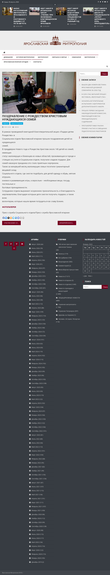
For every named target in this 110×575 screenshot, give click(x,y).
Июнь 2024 (36, 348)
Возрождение (63, 262)
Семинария (76, 57)
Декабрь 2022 (37, 419)
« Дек (85, 276)
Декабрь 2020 (37, 514)
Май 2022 (35, 447)
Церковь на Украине (66, 315)
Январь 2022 (36, 463)
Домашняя (8, 57)
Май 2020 (35, 542)
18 (93, 263)
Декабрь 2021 (37, 467)
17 (89, 263)
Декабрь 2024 (37, 324)
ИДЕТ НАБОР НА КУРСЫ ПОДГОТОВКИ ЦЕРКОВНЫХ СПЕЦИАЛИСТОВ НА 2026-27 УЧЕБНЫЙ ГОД (74, 15)
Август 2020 (36, 530)
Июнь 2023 (36, 395)
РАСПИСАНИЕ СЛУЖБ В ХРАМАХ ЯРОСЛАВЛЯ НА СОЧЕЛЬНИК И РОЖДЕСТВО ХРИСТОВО (13, 223)
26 (98, 267)
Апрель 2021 (36, 498)
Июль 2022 (36, 439)
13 (102, 259)
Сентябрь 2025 (37, 288)
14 (106, 259)
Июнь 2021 (36, 491)
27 (102, 267)
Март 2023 (35, 407)
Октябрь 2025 (37, 284)
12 (98, 259)
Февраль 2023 (37, 411)
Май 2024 (35, 352)
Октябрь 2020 (37, 522)
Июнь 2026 (36, 252)
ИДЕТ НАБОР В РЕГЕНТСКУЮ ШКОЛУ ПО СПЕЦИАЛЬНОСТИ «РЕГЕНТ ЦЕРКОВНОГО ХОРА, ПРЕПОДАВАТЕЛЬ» (101, 16)
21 (106, 263)
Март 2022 (35, 455)
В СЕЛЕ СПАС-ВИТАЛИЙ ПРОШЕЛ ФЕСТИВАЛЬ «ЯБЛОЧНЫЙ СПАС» (94, 95)
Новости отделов (16, 123)
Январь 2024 (36, 367)
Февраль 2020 (37, 554)
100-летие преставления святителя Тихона (67, 245)
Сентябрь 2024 (37, 336)
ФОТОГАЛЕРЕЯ (9, 207)
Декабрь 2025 (37, 276)
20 (102, 263)
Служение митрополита (67, 304)
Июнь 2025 (36, 300)
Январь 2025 (36, 320)
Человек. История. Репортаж (69, 319)
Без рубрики (63, 258)
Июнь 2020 (36, 538)
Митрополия (90, 57)
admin (17, 127)
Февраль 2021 (37, 506)
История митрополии (25, 57)
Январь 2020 (36, 558)
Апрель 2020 (36, 546)
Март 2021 (35, 502)
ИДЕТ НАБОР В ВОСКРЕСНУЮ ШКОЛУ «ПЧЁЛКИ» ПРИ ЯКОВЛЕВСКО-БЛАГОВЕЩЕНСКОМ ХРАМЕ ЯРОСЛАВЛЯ (47, 16)
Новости (5, 123)
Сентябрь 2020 (37, 526)
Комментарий (63, 266)
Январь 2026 (36, 272)
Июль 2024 (36, 344)
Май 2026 (35, 256)
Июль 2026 (36, 248)
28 (106, 267)
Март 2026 (35, 264)
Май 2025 (35, 304)
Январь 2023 (36, 415)
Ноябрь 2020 (36, 518)
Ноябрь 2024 (36, 328)
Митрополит (43, 57)
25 (93, 267)
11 (93, 259)
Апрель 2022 (36, 451)
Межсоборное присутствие (68, 270)
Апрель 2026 (36, 260)
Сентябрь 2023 (37, 383)
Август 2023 (36, 387)
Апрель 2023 (36, 403)
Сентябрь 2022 (37, 431)
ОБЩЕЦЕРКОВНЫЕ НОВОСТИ (69, 298)
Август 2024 (36, 340)
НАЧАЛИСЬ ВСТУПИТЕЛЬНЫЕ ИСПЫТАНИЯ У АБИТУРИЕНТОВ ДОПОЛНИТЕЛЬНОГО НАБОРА (93, 104)
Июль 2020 (36, 534)
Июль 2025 (36, 296)
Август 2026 (36, 244)
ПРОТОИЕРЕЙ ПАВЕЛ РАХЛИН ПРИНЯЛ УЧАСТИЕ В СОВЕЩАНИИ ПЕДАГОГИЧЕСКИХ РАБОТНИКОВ (94, 128)
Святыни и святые (59, 57)
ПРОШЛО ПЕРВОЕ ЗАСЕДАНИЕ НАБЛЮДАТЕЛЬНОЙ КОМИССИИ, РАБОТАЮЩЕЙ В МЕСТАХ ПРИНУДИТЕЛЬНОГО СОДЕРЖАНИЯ (94, 116)
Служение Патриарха (66, 311)
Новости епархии (64, 280)
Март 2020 (35, 550)
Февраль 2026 (37, 268)
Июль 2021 (36, 487)
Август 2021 (36, 483)
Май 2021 (35, 495)
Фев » (90, 276)
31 (89, 271)
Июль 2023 (36, 391)
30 (85, 271)
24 (89, 267)
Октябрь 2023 (37, 379)
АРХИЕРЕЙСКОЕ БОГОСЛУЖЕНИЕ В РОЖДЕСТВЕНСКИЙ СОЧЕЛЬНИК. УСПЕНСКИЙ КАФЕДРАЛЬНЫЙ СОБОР (67, 223)
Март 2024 (35, 359)
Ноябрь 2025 (36, 280)
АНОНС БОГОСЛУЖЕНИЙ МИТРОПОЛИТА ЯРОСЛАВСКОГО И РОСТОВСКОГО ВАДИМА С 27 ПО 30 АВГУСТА (20, 16)
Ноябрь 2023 (36, 375)
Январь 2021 (36, 510)
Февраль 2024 (37, 363)
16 (85, 263)
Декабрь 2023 (37, 371)
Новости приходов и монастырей (65, 289)
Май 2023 (35, 399)
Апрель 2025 (36, 308)
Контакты (37, 62)
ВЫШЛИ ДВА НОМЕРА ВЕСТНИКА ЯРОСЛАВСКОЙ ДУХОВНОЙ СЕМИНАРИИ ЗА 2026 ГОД (94, 87)
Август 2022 (36, 435)
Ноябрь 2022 (36, 423)
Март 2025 (35, 312)
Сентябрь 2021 (37, 479)
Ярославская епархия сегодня (16, 62)
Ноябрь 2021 (36, 471)
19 (98, 263)
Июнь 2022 (36, 443)
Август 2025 (36, 292)
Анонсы (61, 254)
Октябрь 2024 (37, 332)
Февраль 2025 (37, 316)
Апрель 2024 (36, 355)
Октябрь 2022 (37, 427)
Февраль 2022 (37, 459)
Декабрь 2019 (37, 562)
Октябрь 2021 (37, 475)
